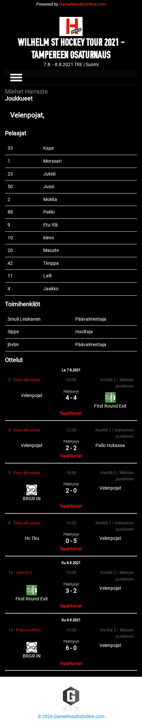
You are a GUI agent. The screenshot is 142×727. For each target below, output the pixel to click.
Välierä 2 (24, 572)
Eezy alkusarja (27, 379)
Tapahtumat (70, 413)
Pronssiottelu (28, 629)
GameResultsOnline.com (82, 4)
